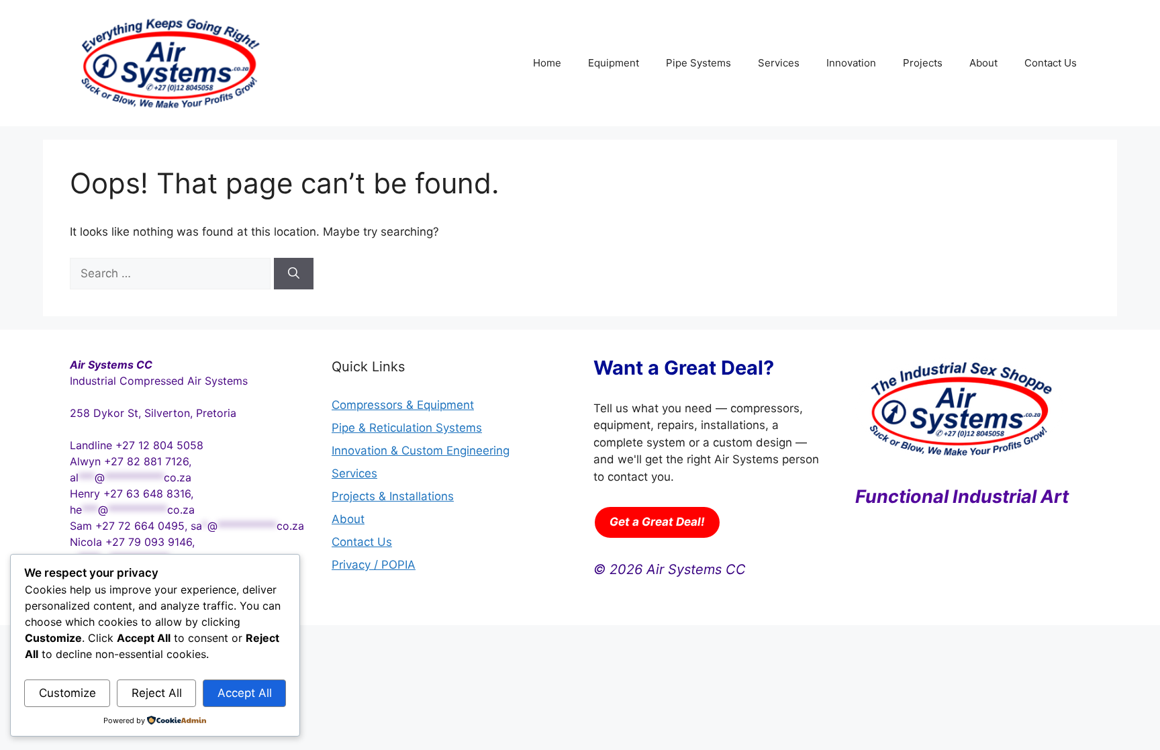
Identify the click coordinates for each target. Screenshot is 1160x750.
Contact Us (1050, 62)
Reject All (157, 693)
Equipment (613, 62)
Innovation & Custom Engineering (421, 450)
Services (779, 62)
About (983, 62)
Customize (67, 693)
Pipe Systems (698, 62)
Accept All (245, 693)
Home (547, 62)
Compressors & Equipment (403, 405)
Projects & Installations (393, 496)
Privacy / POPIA (374, 564)
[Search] (293, 274)
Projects (922, 62)
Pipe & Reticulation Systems (407, 427)
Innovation (851, 62)
